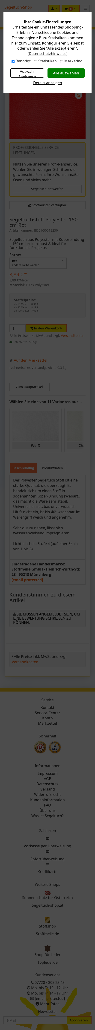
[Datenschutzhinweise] (48, 53)
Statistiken (47, 61)
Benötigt (23, 61)
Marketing (73, 61)
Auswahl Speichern (27, 73)
